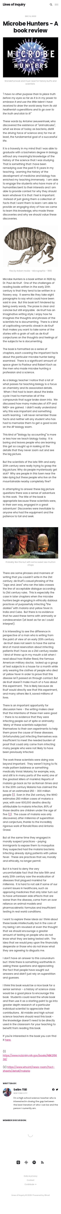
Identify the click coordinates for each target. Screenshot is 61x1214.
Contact (30, 1180)
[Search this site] (51, 4)
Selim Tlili (20, 1090)
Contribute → (30, 1184)
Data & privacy (30, 1176)
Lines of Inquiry (14, 4)
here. (8, 1040)
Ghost (47, 1195)
